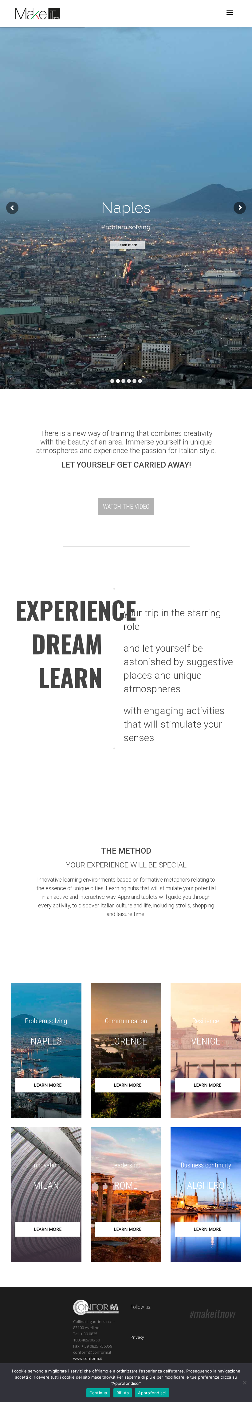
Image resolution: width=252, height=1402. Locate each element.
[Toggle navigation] (230, 12)
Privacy (137, 1337)
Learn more (47, 1085)
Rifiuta (122, 1392)
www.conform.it (87, 1358)
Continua (98, 1392)
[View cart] (214, 12)
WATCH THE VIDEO (126, 506)
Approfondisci (152, 1392)
